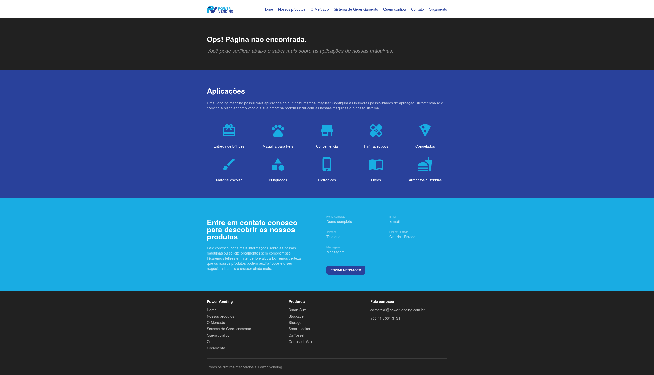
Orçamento (438, 9)
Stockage (296, 316)
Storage (295, 322)
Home (268, 9)
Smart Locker (299, 329)
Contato (417, 9)
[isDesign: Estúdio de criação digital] (444, 367)
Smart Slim (297, 310)
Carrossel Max (300, 341)
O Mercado (320, 9)
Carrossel (296, 335)
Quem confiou (394, 9)
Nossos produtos (292, 9)
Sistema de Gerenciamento (356, 9)
